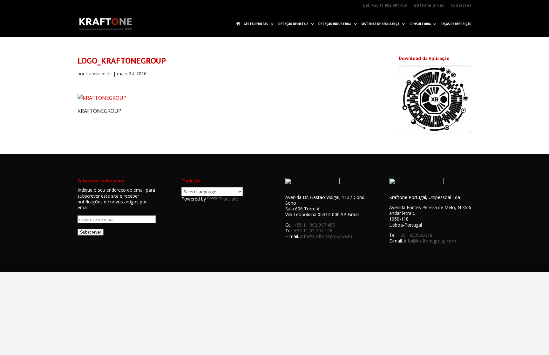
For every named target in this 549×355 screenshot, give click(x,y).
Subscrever (90, 232)
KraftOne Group (428, 5)
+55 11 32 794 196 (313, 231)
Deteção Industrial (334, 24)
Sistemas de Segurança (380, 24)
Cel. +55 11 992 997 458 (385, 5)
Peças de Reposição (456, 24)
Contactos (461, 5)
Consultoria (420, 24)
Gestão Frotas (256, 24)
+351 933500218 (415, 235)
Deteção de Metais (293, 24)
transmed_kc (99, 74)
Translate (228, 199)
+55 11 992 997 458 (314, 225)
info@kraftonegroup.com (326, 236)
